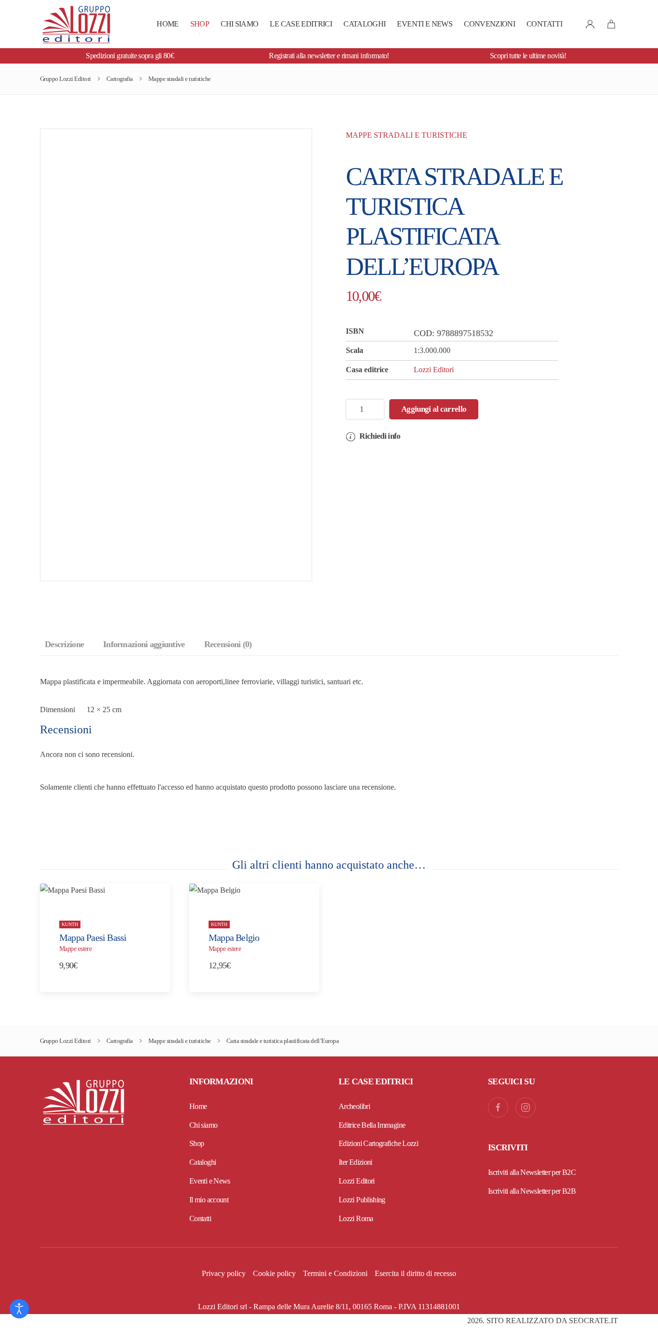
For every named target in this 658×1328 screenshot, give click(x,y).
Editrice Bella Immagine (372, 1125)
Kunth (70, 923)
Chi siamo (239, 24)
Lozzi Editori (434, 369)
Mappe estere (75, 948)
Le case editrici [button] (301, 24)
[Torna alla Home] (76, 24)
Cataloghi (364, 24)
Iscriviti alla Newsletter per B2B (532, 1191)
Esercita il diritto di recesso (415, 1273)
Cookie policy (274, 1273)
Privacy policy (224, 1273)
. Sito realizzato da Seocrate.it (542, 1320)
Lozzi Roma (356, 1218)
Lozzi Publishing (362, 1200)
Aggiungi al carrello (433, 409)
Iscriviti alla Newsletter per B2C (532, 1172)
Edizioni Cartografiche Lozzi (378, 1143)
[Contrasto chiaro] (19, 1308)
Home (167, 24)
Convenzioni (489, 24)
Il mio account (208, 1200)
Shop (199, 24)
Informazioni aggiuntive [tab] (143, 644)
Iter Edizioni (355, 1162)
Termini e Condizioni (335, 1273)
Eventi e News (424, 24)
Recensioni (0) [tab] (228, 644)
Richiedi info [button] (379, 436)
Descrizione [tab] (64, 644)
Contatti (544, 24)
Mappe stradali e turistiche (406, 135)
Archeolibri (354, 1106)
